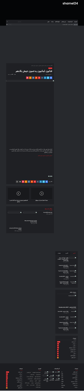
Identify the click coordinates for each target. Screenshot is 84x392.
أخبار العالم (73, 357)
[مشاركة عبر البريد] (20, 181)
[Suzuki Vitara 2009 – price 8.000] (51, 379)
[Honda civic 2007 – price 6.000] (66, 300)
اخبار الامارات (29, 372)
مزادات (52, 21)
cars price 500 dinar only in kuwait (15, 228)
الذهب (36, 380)
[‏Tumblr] (42, 78)
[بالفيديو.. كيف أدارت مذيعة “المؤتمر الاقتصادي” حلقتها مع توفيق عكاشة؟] (72, 260)
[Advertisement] (29, 9)
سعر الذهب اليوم (37, 382)
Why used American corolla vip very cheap (31, 221)
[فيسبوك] (51, 78)
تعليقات (59, 253)
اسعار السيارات (30, 378)
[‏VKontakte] (33, 78)
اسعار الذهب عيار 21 (30, 376)
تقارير (48, 21)
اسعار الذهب (32, 374)
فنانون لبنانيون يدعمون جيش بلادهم (45, 155)
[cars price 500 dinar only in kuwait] (14, 219)
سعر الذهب (31, 380)
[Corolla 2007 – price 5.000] (72, 278)
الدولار (39, 380)
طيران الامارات (38, 387)
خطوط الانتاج (57, 21)
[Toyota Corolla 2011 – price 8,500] (72, 267)
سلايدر (74, 345)
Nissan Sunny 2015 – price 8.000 (66, 24)
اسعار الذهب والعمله (37, 378)
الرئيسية (75, 21)
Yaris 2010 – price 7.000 (63, 311)
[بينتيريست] (39, 78)
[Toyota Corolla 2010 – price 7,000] (72, 329)
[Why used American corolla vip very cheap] (30, 216)
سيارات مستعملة (72, 347)
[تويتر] (48, 78)
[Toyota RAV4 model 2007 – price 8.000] (72, 283)
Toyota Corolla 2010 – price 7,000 (63, 328)
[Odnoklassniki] (30, 78)
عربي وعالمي (63, 21)
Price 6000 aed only (47, 212)
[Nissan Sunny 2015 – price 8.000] (72, 324)
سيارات (32, 382)
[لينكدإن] (45, 78)
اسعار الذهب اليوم (37, 376)
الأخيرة (66, 253)
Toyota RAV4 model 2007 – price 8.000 (63, 282)
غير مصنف (46, 65)
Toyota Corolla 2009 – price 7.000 (63, 271)
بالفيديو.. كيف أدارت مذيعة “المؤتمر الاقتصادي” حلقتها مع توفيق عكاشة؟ (63, 259)
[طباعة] (17, 181)
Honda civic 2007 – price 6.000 (67, 307)
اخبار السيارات (70, 21)
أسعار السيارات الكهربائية (36, 372)
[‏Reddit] (36, 78)
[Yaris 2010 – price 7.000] (72, 313)
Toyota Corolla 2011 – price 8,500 (63, 266)
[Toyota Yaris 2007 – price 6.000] (51, 372)
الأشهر (74, 253)
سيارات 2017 (27, 382)
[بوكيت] (27, 78)
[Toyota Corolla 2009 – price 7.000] (72, 272)
